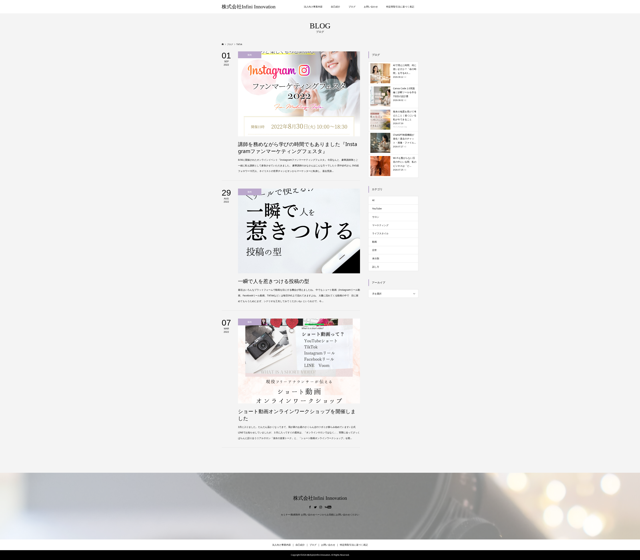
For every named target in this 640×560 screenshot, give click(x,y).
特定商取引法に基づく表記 (400, 6)
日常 (374, 250)
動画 (374, 241)
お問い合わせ (371, 6)
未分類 (375, 258)
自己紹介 (335, 6)
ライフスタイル (380, 233)
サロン (375, 216)
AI (373, 200)
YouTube (377, 208)
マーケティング (380, 225)
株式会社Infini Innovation (249, 6)
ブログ (352, 6)
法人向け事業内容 (313, 6)
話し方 (375, 266)
